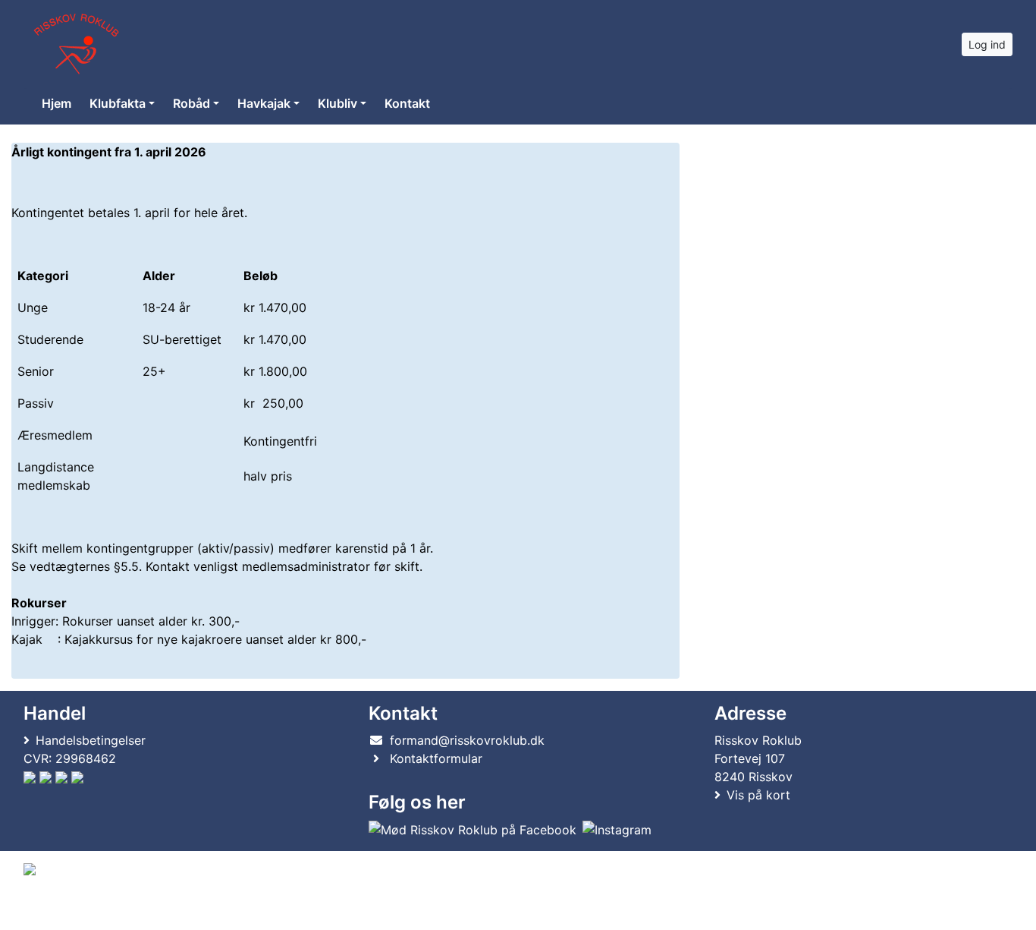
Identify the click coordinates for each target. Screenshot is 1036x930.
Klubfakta (117, 103)
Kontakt (407, 103)
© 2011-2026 (55, 910)
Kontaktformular (436, 758)
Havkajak (263, 103)
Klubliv (337, 103)
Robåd (191, 103)
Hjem (56, 103)
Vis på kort (758, 794)
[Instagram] (616, 830)
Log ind (987, 44)
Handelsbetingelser (91, 740)
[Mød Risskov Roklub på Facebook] (472, 830)
